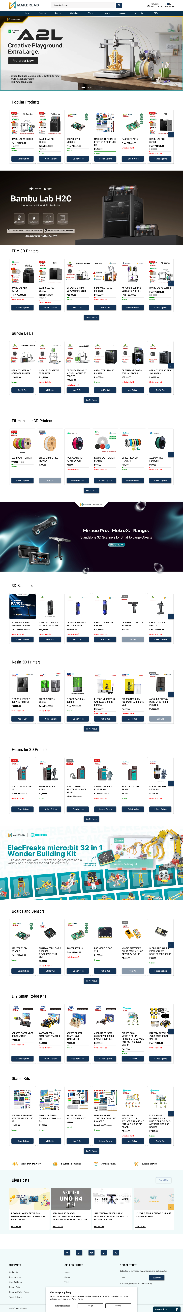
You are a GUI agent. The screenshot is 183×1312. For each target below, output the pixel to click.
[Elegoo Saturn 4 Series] (78, 683)
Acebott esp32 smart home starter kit (74, 1036)
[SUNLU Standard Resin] (133, 770)
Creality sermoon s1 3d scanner (76, 624)
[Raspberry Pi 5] (133, 123)
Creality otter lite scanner (132, 624)
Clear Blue (126, 806)
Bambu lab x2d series (19, 289)
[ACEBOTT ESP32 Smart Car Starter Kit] (50, 1017)
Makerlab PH (21, 1308)
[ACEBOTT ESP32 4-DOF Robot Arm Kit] (22, 1017)
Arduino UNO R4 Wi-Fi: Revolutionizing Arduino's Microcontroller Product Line (70, 1216)
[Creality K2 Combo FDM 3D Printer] (133, 354)
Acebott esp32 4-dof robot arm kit (22, 1035)
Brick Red (23, 477)
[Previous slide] (76, 87)
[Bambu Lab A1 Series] (22, 123)
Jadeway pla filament (156, 459)
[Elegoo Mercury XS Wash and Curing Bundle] (105, 683)
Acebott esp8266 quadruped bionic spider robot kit (104, 1036)
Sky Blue (79, 473)
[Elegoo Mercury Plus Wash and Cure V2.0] (133, 683)
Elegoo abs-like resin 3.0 (157, 788)
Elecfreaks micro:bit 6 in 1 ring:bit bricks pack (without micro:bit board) (133, 1039)
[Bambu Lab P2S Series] (160, 123)
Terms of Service (15, 1297)
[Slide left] (12, 134)
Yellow (70, 473)
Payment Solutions (71, 1163)
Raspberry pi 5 (130, 139)
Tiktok (66, 1282)
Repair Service (149, 1163)
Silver (77, 477)
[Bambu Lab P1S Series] (50, 123)
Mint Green (166, 802)
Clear (141, 802)
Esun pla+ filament (21, 457)
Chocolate (139, 473)
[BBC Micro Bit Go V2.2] (105, 932)
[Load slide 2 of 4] (86, 242)
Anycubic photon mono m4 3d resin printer (158, 702)
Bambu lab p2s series (157, 140)
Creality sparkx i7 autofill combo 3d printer (77, 373)
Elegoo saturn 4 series (76, 700)
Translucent (155, 802)
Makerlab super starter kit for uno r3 (50, 1118)
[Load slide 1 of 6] (83, 87)
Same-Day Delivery (31, 1163)
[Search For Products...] (119, 5)
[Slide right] (171, 134)
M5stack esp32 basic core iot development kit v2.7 (50, 952)
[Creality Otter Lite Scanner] (133, 606)
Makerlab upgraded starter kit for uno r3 (105, 142)
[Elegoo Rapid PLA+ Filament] (50, 442)
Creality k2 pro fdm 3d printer (160, 372)
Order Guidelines (15, 1282)
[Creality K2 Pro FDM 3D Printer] (160, 354)
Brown (153, 477)
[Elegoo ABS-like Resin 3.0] (160, 770)
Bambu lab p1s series (46, 140)
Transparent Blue (101, 806)
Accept (90, 1305)
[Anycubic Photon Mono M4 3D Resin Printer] (160, 683)
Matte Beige (107, 473)
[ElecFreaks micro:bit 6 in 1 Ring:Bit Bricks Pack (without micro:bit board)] (133, 1017)
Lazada (67, 1272)
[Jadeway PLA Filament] (160, 442)
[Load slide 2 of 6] (88, 87)
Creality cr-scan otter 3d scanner (49, 624)
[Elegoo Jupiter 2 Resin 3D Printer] (22, 683)
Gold (152, 473)
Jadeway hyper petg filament (75, 459)
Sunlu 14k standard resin (22, 788)
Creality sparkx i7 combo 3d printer (77, 289)
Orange (108, 477)
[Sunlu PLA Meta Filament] (133, 442)
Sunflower (99, 477)
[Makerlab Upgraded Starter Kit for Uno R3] (105, 123)
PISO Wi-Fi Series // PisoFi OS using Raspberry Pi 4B (153, 1215)
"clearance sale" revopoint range (20, 624)
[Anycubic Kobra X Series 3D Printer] (133, 272)
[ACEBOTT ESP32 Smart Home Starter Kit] (78, 1017)
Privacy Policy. (77, 1299)
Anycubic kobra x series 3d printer (131, 289)
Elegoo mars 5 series (47, 700)
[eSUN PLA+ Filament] (22, 442)
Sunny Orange (128, 477)
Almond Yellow (18, 473)
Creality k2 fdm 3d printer (104, 372)
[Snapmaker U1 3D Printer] (105, 272)
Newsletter (128, 1265)
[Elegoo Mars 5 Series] (50, 683)
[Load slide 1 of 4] (82, 242)
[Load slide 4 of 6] (94, 87)
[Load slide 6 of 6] (100, 87)
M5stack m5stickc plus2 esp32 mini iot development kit (132, 951)
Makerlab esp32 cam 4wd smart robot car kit (160, 1036)
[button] (169, 5)
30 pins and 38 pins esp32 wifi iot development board (160, 951)
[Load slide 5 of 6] (97, 87)
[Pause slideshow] (106, 242)
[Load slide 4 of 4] (93, 242)
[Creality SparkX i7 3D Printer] (50, 354)
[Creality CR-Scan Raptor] (105, 606)
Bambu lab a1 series (22, 139)
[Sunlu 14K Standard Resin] (22, 770)
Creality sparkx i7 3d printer (49, 372)
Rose (70, 477)
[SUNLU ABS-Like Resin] (50, 770)
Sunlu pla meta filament (130, 459)
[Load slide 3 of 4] (89, 242)
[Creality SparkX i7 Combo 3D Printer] (78, 272)
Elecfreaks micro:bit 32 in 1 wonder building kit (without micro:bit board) (133, 1121)
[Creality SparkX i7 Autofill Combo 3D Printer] (78, 354)
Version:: (97, 162)
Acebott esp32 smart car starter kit (49, 1036)
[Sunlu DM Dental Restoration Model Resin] (78, 770)
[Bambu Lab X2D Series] (22, 272)
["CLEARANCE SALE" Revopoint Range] (22, 606)
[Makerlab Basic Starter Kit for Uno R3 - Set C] (105, 1099)
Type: (41, 162)
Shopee (67, 1277)
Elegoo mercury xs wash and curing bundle (105, 702)
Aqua (14, 477)
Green (98, 473)
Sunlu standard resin (131, 788)
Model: (14, 162)
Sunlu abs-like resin (47, 788)
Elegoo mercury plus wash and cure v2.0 (133, 702)
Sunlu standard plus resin (103, 788)
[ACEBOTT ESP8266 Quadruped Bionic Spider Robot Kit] (105, 1017)
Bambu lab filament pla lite (104, 459)
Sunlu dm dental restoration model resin (77, 789)
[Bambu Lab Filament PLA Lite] (105, 442)
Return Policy (108, 1163)
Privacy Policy (15, 1287)
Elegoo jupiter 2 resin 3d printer (20, 700)
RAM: (69, 162)
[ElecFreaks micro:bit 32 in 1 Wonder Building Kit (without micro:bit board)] (133, 1099)
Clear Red (137, 806)
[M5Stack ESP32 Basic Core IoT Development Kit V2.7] (50, 932)
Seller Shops (73, 1265)
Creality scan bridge (157, 624)
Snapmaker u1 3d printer (103, 289)
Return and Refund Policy (19, 1292)
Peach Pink (17, 469)
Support (15, 1265)
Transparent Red (101, 802)
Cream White (127, 473)
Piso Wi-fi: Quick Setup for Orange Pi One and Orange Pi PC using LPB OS (28, 1216)
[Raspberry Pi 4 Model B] (78, 123)
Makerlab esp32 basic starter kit (76, 1117)
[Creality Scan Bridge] (160, 606)
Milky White (28, 469)
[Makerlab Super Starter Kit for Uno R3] (50, 1099)
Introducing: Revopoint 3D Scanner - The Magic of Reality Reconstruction (111, 1216)
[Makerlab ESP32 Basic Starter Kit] (78, 1099)
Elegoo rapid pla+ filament (49, 459)
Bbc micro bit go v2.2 (103, 950)
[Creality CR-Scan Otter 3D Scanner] (50, 606)
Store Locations (15, 1277)
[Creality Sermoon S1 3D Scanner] (78, 606)
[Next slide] (106, 87)
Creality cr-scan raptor (103, 624)
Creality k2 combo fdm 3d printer (132, 372)
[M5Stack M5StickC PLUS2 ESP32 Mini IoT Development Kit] (133, 932)
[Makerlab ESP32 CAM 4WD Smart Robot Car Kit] (160, 1017)
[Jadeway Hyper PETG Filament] (78, 442)
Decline (118, 1305)
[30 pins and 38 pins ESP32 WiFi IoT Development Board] (160, 932)
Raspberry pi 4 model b (75, 140)
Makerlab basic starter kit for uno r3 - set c (105, 1118)
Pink (167, 473)
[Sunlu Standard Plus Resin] (105, 770)
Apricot (29, 473)
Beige (161, 806)
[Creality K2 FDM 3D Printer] (105, 354)
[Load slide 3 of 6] (91, 87)
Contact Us (13, 1272)
